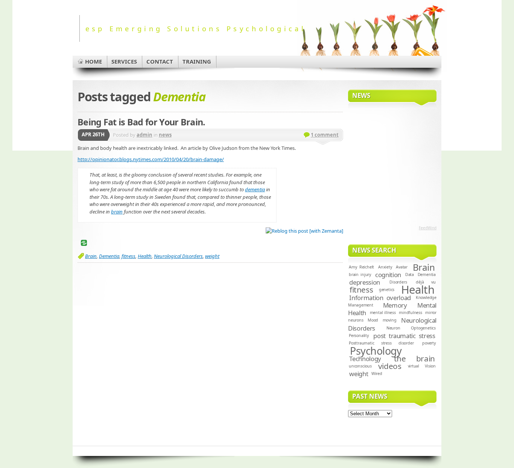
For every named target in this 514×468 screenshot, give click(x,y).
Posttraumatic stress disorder (381, 343)
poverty (429, 343)
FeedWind (427, 227)
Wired (376, 373)
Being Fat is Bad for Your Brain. (141, 122)
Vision (430, 366)
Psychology (376, 351)
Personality (359, 335)
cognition (388, 274)
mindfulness (410, 312)
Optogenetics (423, 328)
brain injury (360, 274)
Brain (91, 256)
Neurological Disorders (178, 256)
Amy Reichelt (361, 267)
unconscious (360, 366)
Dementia (109, 256)
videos (389, 366)
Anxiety (385, 267)
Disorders (398, 282)
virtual (414, 366)
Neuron (393, 328)
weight (212, 256)
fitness (128, 256)
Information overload (380, 297)
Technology (365, 358)
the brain (414, 358)
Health (145, 256)
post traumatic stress (404, 335)
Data (409, 274)
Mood (373, 320)
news (165, 134)
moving (390, 320)
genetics (386, 289)
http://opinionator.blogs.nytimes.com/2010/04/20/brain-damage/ (151, 159)
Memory (395, 305)
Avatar (402, 267)
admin (144, 134)
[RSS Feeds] (422, 54)
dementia (255, 189)
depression (364, 282)
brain (117, 211)
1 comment (325, 134)
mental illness (383, 312)
